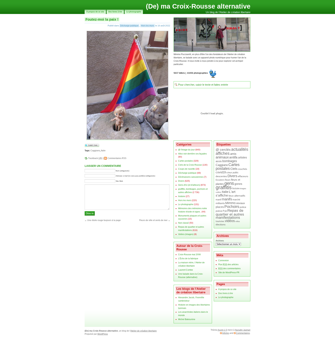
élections (220, 224)
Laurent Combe (185, 270)
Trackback (95, 158)
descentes (221, 176)
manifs (227, 199)
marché (236, 199)
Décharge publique (129, 25)
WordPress (102, 334)
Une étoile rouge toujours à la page (104, 220)
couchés (242, 169)
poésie (219, 211)
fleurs (227, 180)
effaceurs (243, 176)
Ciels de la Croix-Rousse (190, 165)
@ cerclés (223, 149)
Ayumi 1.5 (222, 330)
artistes (242, 157)
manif (218, 199)
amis (233, 153)
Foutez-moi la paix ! (101, 19)
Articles (225, 333)
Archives (220, 241)
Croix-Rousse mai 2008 (189, 254)
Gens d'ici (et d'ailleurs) (189, 185)
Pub (225, 211)
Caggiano (95, 150)
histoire (181, 196)
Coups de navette (186, 169)
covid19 (221, 172)
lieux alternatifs (237, 195)
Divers (181, 181)
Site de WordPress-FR (228, 272)
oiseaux (240, 203)
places (220, 206)
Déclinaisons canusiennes (190, 177)
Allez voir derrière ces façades (192, 154)
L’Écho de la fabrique (188, 258)
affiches (223, 153)
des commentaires (229, 268)
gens (229, 183)
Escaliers (220, 180)
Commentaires (243, 333)
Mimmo (230, 203)
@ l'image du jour (186, 149)
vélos (237, 221)
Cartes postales (185, 161)
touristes (220, 221)
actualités (239, 149)
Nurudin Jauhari (242, 330)
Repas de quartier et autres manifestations (230, 214)
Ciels (233, 168)
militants (220, 203)
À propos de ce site (95, 12)
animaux (222, 157)
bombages (229, 161)
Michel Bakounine (186, 319)
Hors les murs (147, 25)
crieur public (232, 172)
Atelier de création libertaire (144, 331)
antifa (233, 157)
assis (219, 161)
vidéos (230, 221)
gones (238, 183)
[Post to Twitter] (92, 146)
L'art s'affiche (225, 193)
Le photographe (133, 12)
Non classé (183, 223)
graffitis (224, 187)
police (243, 207)
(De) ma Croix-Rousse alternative (198, 6)
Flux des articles (228, 264)
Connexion (223, 260)
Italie (103, 150)
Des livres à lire (115, 12)
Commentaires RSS (116, 158)
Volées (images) (185, 234)
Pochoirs (231, 206)
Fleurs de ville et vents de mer (153, 220)
